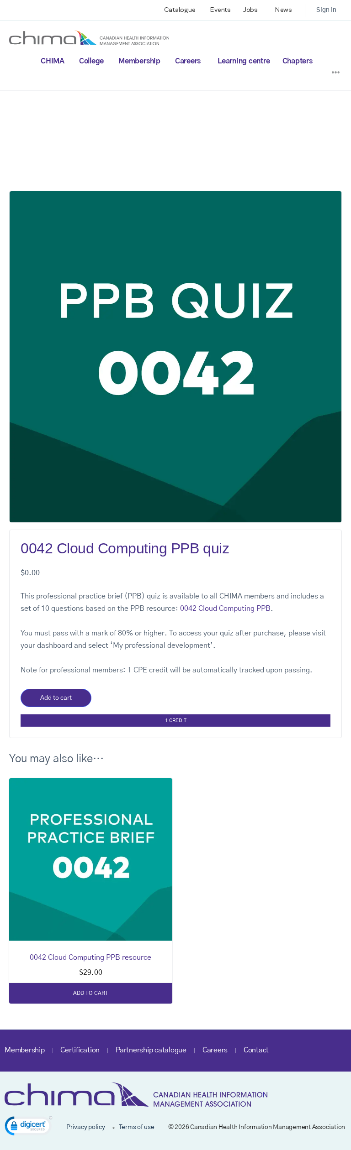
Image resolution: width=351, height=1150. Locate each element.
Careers (188, 61)
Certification (80, 1050)
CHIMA (52, 61)
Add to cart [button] (90, 993)
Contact (256, 1050)
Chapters (297, 61)
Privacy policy (85, 1127)
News (283, 10)
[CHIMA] (89, 37)
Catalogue (180, 10)
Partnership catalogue (151, 1050)
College (91, 61)
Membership (139, 61)
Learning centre (244, 61)
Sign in (326, 10)
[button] (29, 1127)
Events (220, 10)
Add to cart (56, 698)
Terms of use (136, 1127)
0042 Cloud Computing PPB (225, 608)
